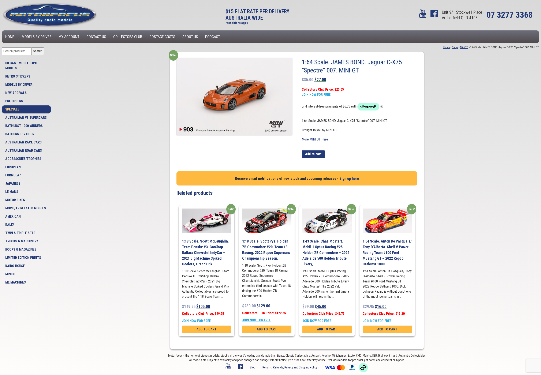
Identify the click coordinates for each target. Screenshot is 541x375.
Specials (12, 109)
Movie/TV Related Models (25, 208)
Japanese (12, 183)
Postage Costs (162, 36)
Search (37, 51)
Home (10, 36)
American (13, 216)
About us (190, 36)
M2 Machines (15, 282)
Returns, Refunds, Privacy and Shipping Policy (289, 367)
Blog (252, 367)
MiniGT (10, 274)
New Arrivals (16, 93)
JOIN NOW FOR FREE (316, 95)
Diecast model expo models (21, 65)
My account (69, 36)
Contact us (96, 36)
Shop (455, 47)
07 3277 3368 (509, 15)
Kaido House (15, 266)
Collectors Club (127, 36)
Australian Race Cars (23, 142)
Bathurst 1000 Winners (24, 126)
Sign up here (349, 178)
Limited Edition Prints (23, 258)
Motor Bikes (15, 200)
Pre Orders (14, 101)
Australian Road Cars (23, 151)
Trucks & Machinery (21, 241)
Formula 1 (13, 175)
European (13, 167)
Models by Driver (36, 36)
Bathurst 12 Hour (19, 134)
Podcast (212, 36)
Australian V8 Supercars (26, 118)
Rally (9, 225)
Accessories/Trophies (23, 159)
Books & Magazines (20, 249)
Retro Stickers (17, 76)
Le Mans (11, 192)
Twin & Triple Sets (20, 233)
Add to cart (313, 154)
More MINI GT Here (315, 139)
